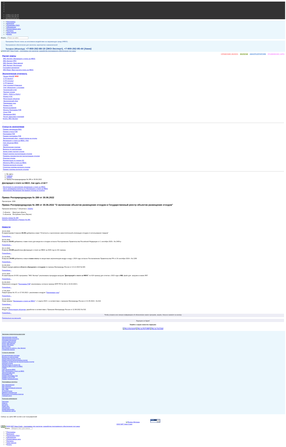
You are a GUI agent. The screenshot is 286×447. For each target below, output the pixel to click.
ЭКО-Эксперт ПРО (9, 61)
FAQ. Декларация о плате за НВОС (13, 371)
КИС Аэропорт (6, 386)
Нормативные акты (14, 29)
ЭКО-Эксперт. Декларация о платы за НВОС (19, 59)
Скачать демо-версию (9, 342)
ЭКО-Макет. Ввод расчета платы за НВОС (18, 70)
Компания (10, 23)
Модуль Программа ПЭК (12, 110)
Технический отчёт (10, 90)
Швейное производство (9, 392)
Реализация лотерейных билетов (12, 394)
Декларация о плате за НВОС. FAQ (16, 140)
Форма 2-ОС (8, 105)
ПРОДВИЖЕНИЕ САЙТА (276, 54)
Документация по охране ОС (13, 160)
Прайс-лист (5, 406)
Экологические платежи (11, 147)
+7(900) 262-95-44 (12, 16)
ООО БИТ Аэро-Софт (124, 424)
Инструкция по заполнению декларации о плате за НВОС (24, 187)
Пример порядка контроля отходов (16, 169)
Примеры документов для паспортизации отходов (21, 156)
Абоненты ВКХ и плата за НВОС (14, 163)
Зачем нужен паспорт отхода (13, 151)
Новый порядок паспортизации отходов (17, 154)
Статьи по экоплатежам (13, 127)
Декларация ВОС (9, 114)
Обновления (11, 27)
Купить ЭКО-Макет (8, 345)
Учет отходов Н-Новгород (12, 85)
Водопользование (9, 108)
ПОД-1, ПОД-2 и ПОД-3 (11, 94)
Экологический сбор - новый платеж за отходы (20, 138)
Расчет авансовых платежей (13, 116)
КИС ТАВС (5, 389)
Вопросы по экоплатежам (12, 149)
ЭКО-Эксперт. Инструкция (12, 65)
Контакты (10, 31)
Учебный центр (7, 396)
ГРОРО (5, 145)
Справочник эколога (8, 349)
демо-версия (11, 32)
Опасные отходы (9, 158)
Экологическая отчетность (14, 74)
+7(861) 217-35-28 (12, 15)
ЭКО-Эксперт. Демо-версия (13, 63)
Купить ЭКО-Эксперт (10, 118)
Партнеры (5, 401)
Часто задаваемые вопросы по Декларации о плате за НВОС (25, 189)
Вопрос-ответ (6, 346)
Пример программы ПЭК (12, 136)
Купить (9, 34)
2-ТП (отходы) (8, 81)
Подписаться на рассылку (11, 318)
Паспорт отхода (9, 92)
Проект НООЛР (8, 76)
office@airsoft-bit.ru (12, 18)
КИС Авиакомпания (8, 385)
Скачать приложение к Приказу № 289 (16, 220)
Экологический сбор (10, 101)
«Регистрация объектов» (17, 309)
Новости (6, 227)
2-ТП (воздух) (8, 78)
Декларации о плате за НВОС (24, 301)
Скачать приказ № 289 (10, 218)
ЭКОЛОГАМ (244, 54)
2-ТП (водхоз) (8, 83)
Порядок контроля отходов (13, 165)
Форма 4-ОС (8, 96)
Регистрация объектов (11, 99)
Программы (11, 22)
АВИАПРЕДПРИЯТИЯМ (258, 54)
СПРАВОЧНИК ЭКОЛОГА (229, 54)
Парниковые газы (9, 103)
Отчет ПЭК (7, 112)
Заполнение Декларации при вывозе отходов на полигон (24, 190)
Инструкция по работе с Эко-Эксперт (14, 348)
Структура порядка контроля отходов (16, 167)
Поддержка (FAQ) (13, 25)
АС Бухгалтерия (7, 391)
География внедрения (11, 67)
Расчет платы (9, 56)
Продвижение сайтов (9, 411)
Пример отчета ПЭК (10, 131)
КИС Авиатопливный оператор (12, 388)
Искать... (4, 38)
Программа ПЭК (9, 134)
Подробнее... (7, 236)
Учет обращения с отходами (13, 87)
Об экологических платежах (11, 355)
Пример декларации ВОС (12, 129)
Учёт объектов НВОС (10, 143)
